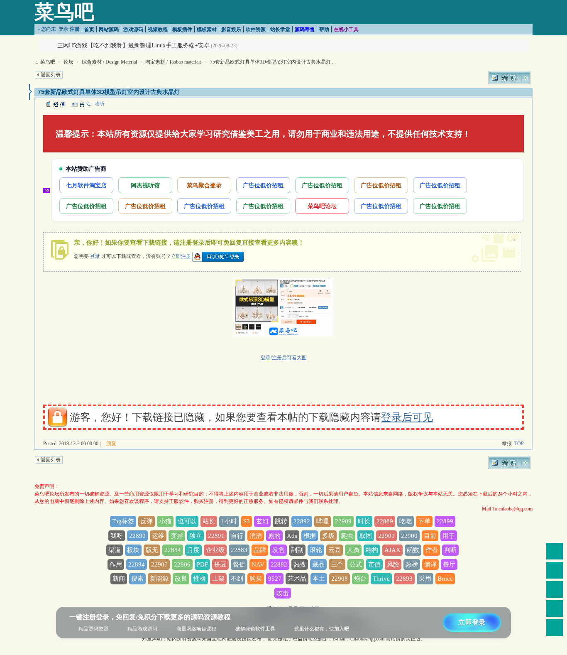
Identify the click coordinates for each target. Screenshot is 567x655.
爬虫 (347, 535)
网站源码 (109, 29)
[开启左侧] (30, 92)
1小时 (229, 521)
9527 (274, 578)
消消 (255, 535)
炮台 (360, 578)
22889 (384, 521)
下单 (424, 521)
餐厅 (449, 564)
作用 (116, 564)
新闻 (118, 578)
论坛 (68, 62)
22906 (182, 564)
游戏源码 (133, 29)
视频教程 (158, 29)
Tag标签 (123, 521)
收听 (100, 104)
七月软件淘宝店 (86, 185)
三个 (337, 564)
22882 (279, 564)
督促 (239, 564)
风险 (393, 564)
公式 (355, 564)
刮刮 (297, 550)
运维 (158, 535)
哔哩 (322, 521)
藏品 (318, 564)
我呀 (116, 535)
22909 (343, 521)
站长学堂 (280, 29)
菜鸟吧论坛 (322, 205)
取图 (365, 535)
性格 (199, 578)
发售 (278, 550)
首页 (89, 29)
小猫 (165, 521)
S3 (246, 521)
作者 (431, 550)
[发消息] (55, 104)
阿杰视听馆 (145, 185)
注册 (75, 29)
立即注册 (181, 256)
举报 (507, 443)
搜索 (137, 578)
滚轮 (316, 550)
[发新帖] (509, 77)
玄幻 (262, 521)
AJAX (392, 550)
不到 (237, 578)
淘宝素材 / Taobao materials (173, 62)
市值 (374, 564)
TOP (519, 443)
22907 (159, 564)
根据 (309, 535)
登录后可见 (407, 417)
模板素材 (207, 29)
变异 (177, 535)
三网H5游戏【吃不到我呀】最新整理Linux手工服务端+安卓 (133, 45)
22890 (137, 535)
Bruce (445, 578)
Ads (292, 535)
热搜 (299, 564)
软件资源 (256, 29)
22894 (136, 564)
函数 (413, 550)
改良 (181, 578)
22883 (239, 550)
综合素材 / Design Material (109, 62)
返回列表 (51, 75)
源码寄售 (305, 29)
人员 (353, 550)
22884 (172, 550)
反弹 (146, 521)
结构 (372, 550)
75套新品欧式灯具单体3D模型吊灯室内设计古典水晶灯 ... (273, 62)
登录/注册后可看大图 (284, 358)
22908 (339, 578)
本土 (319, 578)
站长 (209, 521)
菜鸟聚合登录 (204, 185)
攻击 (282, 593)
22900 (409, 535)
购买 (255, 578)
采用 (425, 578)
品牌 (260, 550)
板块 (133, 550)
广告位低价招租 (263, 185)
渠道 (114, 550)
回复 (111, 443)
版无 (152, 550)
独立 (195, 535)
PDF (202, 564)
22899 (445, 521)
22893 (404, 578)
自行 (237, 535)
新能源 (159, 578)
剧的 (274, 535)
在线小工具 (346, 29)
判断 (450, 550)
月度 (193, 550)
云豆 (334, 550)
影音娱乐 (231, 29)
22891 (216, 535)
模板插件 (182, 29)
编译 (430, 564)
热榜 (412, 564)
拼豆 (220, 564)
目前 (430, 535)
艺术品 (297, 578)
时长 (364, 521)
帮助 (324, 29)
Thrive (381, 578)
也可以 (187, 521)
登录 (63, 29)
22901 (386, 535)
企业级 (215, 550)
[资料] (80, 104)
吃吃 (405, 521)
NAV (258, 564)
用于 (448, 535)
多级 (328, 535)
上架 (218, 578)
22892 (301, 521)
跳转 (281, 521)
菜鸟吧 (64, 12)
